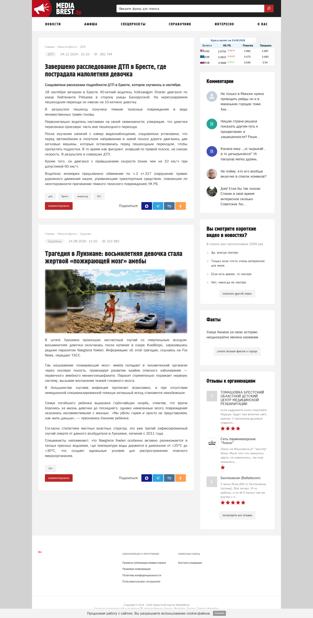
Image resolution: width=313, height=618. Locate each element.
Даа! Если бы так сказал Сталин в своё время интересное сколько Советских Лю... (240, 196)
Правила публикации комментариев (144, 562)
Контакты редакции (190, 562)
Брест (65, 196)
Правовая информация (136, 569)
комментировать (58, 205)
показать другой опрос (237, 293)
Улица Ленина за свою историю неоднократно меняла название (232, 334)
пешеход (82, 196)
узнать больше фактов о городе (237, 351)
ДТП (50, 196)
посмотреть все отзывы (237, 515)
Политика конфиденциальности (141, 575)
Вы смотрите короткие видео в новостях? (231, 232)
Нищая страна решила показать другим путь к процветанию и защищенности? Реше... (240, 129)
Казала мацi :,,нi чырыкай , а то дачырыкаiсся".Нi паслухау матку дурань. (243, 154)
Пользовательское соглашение (141, 581)
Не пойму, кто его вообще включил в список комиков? (243, 173)
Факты (214, 320)
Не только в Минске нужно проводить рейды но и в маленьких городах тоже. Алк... (242, 101)
